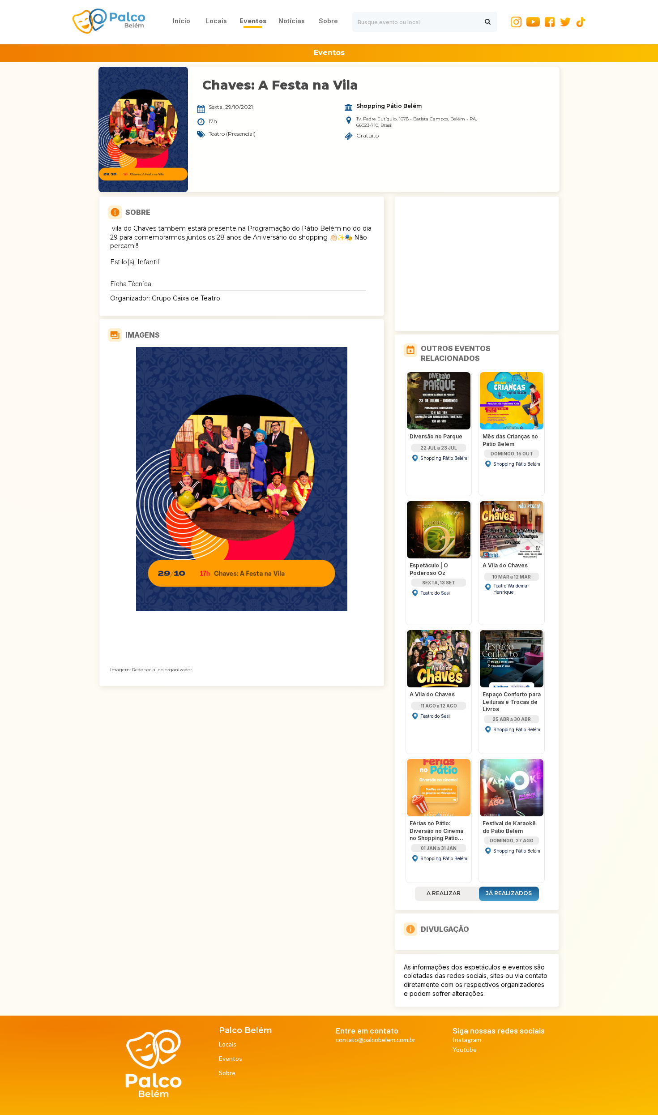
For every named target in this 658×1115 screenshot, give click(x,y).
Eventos (230, 1058)
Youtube (465, 1049)
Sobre (227, 1073)
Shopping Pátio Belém (389, 106)
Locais (227, 1044)
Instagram (467, 1040)
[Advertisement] (477, 263)
